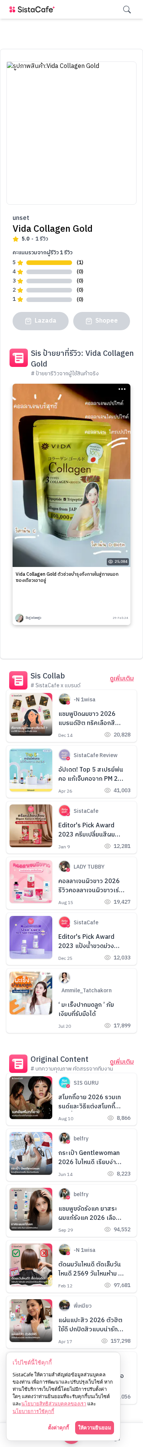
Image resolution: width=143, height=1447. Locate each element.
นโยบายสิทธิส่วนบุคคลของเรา (53, 1403)
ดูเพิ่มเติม (122, 678)
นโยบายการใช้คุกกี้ (33, 1411)
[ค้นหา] (127, 9)
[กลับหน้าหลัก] (33, 9)
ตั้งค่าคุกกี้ (58, 1427)
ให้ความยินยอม (94, 1427)
